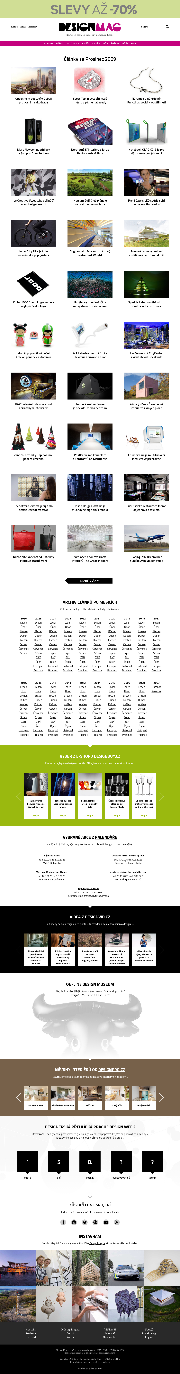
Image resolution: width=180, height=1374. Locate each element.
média (125, 43)
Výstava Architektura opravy (128, 855)
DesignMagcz (97, 1243)
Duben (23, 636)
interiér (85, 43)
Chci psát (30, 1337)
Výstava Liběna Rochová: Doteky (128, 872)
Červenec (24, 649)
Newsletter (109, 1337)
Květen (24, 640)
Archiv (70, 1337)
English (149, 1337)
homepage (48, 43)
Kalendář (109, 1333)
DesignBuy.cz (107, 756)
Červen (23, 644)
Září (38, 657)
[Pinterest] (95, 1222)
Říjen (38, 662)
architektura (73, 43)
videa (23, 26)
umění (133, 43)
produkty (96, 43)
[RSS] (117, 1222)
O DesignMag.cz (70, 1329)
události (60, 43)
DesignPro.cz (111, 1069)
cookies (116, 1359)
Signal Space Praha (88, 888)
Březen (24, 631)
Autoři (70, 1333)
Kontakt (31, 1329)
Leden (23, 622)
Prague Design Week (114, 1127)
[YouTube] (106, 1222)
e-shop (14, 26)
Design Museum (98, 984)
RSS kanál (110, 1329)
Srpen (23, 653)
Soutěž (149, 1329)
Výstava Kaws (52, 855)
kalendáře (106, 837)
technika (115, 43)
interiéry (33, 26)
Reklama (30, 1333)
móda (105, 43)
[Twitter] (85, 1222)
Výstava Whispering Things (52, 872)
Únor (23, 627)
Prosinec (38, 670)
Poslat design (149, 1333)
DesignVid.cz (97, 917)
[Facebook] (63, 1222)
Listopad (38, 666)
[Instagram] (74, 1222)
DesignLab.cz (96, 1368)
